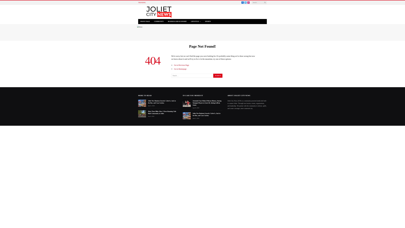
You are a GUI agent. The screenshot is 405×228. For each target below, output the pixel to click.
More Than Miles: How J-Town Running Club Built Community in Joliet (162, 112)
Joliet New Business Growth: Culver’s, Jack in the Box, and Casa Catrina (162, 102)
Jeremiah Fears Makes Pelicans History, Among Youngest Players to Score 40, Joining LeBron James (207, 103)
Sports (208, 21)
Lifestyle (195, 21)
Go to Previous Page (181, 65)
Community (159, 21)
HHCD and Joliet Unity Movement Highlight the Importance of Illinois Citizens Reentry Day (173, 2)
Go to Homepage (180, 69)
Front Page (145, 21)
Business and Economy (177, 21)
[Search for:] (192, 76)
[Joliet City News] (159, 12)
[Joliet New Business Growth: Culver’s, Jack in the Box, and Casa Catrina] (142, 103)
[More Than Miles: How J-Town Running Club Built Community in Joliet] (142, 113)
